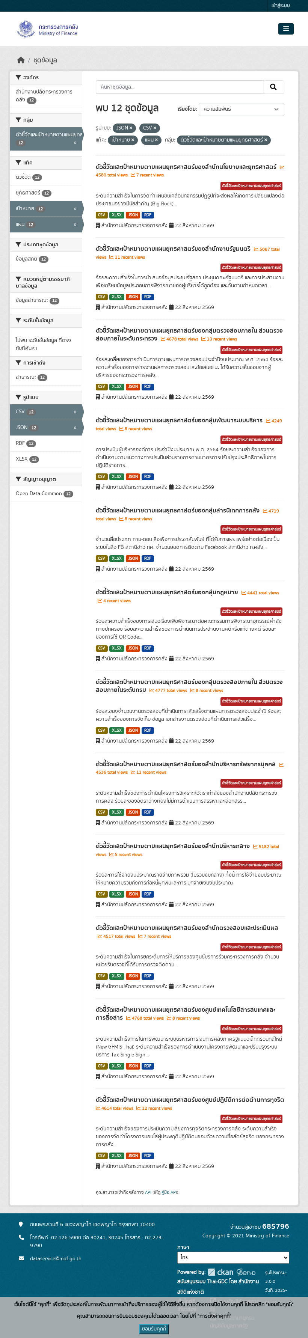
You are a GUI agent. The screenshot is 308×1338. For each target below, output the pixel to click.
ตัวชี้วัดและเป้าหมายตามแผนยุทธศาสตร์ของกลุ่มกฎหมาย (168, 592)
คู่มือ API (169, 1192)
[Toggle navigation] (286, 29)
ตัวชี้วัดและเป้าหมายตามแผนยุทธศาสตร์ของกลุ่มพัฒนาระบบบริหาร (180, 420)
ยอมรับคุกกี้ (154, 1329)
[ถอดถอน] (131, 128)
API (148, 1192)
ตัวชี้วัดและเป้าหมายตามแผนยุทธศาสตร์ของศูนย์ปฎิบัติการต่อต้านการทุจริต (190, 1100)
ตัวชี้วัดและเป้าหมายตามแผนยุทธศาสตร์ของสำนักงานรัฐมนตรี (174, 249)
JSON (133, 215)
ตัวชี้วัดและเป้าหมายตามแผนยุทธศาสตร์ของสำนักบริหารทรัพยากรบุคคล (186, 764)
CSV (101, 215)
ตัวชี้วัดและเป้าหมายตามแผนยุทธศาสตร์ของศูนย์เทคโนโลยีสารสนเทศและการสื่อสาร (185, 1014)
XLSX (117, 215)
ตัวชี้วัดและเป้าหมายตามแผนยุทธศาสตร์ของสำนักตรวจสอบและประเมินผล (187, 928)
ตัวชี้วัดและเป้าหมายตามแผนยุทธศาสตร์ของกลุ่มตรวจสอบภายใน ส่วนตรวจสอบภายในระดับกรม (189, 686)
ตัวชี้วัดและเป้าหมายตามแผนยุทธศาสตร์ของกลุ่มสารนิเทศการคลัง (178, 510)
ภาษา (183, 1247)
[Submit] (274, 87)
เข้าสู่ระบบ (281, 5)
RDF (147, 215)
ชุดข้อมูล (45, 60)
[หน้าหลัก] (21, 60)
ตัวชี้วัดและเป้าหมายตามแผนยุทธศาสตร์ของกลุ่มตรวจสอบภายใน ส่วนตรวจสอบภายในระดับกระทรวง (189, 335)
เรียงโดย (187, 109)
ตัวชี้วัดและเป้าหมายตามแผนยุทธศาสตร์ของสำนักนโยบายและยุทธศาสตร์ (187, 167)
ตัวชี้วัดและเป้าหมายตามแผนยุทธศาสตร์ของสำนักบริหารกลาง (173, 846)
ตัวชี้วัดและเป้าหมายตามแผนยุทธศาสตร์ (251, 185)
